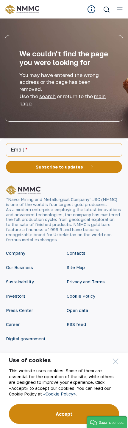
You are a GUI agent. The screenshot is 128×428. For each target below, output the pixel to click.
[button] (107, 422)
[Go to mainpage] (23, 9)
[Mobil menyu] (119, 9)
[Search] (106, 9)
